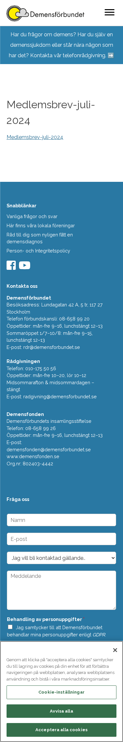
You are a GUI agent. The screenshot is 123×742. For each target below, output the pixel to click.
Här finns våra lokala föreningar (41, 225)
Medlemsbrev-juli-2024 (35, 137)
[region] (61, 691)
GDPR (98, 634)
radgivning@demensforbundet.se (60, 396)
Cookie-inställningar (61, 692)
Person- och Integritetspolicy (38, 250)
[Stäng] (115, 650)
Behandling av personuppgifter (46, 619)
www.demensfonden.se (33, 456)
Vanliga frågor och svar (32, 216)
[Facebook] (12, 267)
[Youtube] (25, 267)
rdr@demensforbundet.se (51, 347)
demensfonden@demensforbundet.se (49, 449)
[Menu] (109, 12)
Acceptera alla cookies (61, 729)
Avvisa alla (61, 711)
